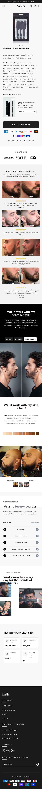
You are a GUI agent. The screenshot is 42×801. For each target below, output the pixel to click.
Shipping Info (10, 734)
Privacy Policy (11, 730)
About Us (8, 706)
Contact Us (9, 710)
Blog (6, 718)
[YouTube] (12, 750)
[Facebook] (3, 750)
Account (31, 7)
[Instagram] (8, 750)
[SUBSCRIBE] (37, 764)
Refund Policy (11, 738)
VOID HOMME (24, 776)
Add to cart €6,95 (21, 125)
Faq (5, 714)
